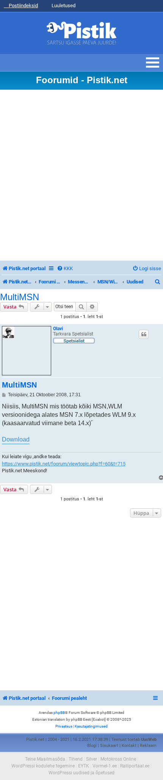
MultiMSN (19, 297)
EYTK (83, 766)
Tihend (76, 759)
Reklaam (148, 745)
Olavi (58, 328)
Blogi (92, 745)
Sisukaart (109, 745)
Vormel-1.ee (104, 766)
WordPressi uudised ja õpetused (81, 772)
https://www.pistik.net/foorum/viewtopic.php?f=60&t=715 (63, 464)
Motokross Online (118, 759)
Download (16, 439)
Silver (91, 759)
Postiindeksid (23, 5)
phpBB (59, 712)
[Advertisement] (81, 175)
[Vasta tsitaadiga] (144, 334)
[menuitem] (65, 268)
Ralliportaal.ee (134, 766)
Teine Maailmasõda (45, 759)
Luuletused (62, 5)
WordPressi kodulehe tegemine (43, 766)
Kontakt (129, 745)
